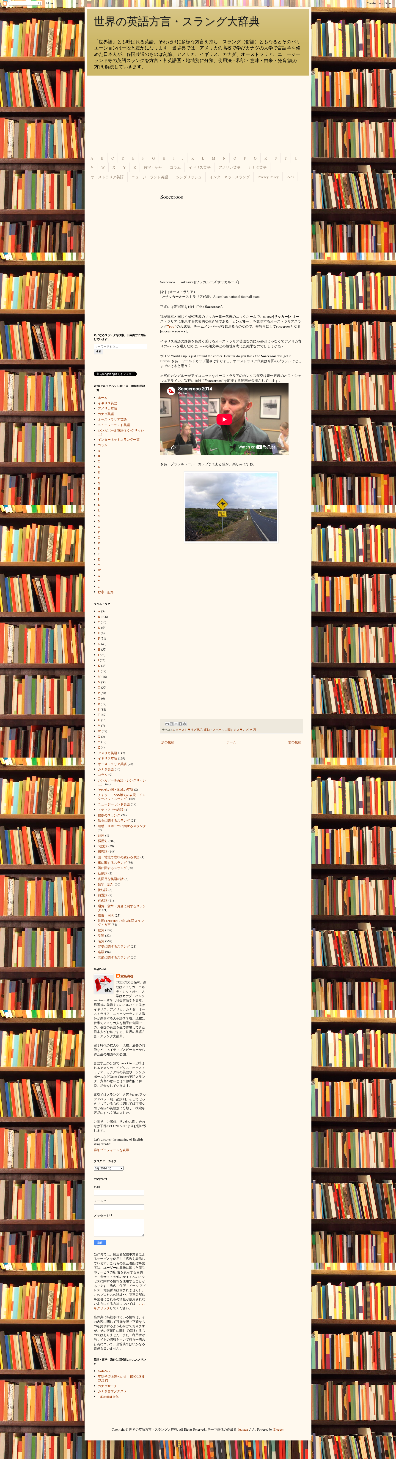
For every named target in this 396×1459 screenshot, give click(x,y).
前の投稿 (294, 742)
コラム (175, 167)
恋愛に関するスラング (114, 957)
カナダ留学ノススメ (112, 1391)
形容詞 (102, 851)
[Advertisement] (198, 114)
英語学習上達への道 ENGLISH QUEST (121, 1378)
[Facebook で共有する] (180, 724)
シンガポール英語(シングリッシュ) (121, 432)
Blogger (278, 1429)
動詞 (101, 930)
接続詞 (102, 890)
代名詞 (102, 900)
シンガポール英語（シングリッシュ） (122, 782)
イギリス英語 (200, 167)
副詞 (101, 935)
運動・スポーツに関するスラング (226, 730)
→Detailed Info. (108, 1396)
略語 (101, 952)
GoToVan (104, 1371)
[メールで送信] (167, 724)
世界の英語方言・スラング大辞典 (177, 21)
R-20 (290, 176)
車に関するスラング (112, 862)
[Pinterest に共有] (184, 724)
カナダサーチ (107, 1386)
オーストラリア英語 (107, 176)
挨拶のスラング (109, 815)
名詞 (253, 730)
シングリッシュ (189, 176)
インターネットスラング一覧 (119, 439)
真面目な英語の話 (111, 879)
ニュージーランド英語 (150, 176)
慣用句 (102, 841)
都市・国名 (106, 915)
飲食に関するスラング (114, 820)
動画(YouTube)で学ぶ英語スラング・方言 (121, 922)
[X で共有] (175, 724)
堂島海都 (127, 976)
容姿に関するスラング (114, 946)
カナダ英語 (257, 167)
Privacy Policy (268, 176)
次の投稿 (167, 742)
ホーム (231, 742)
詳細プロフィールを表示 (111, 1150)
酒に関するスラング (112, 868)
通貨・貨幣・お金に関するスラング (122, 908)
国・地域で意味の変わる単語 (119, 857)
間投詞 (102, 846)
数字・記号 (153, 167)
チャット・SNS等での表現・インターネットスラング (122, 797)
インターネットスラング (229, 176)
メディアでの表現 (111, 809)
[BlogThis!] (171, 724)
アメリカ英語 (229, 167)
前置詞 (102, 895)
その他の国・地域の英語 (115, 789)
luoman (243, 1429)
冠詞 (101, 835)
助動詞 (102, 873)
